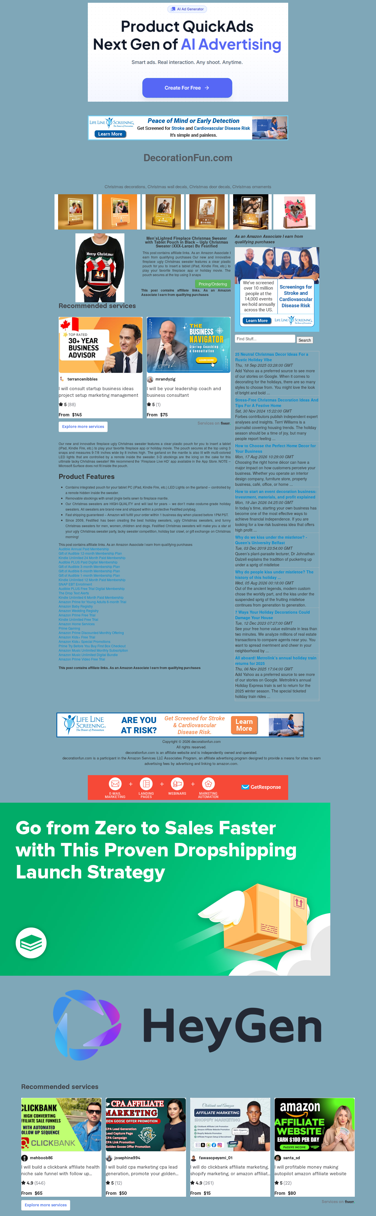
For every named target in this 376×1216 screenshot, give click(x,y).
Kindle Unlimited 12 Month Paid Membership (92, 579)
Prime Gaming (69, 628)
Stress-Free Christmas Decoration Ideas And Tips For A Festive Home (276, 402)
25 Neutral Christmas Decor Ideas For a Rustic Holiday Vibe (271, 356)
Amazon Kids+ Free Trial (77, 637)
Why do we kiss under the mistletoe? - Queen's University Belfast (271, 539)
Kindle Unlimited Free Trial (78, 619)
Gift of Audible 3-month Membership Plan (89, 566)
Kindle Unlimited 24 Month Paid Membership (92, 557)
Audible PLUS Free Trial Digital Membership (92, 588)
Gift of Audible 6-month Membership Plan (89, 570)
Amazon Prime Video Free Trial (82, 659)
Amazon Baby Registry (76, 606)
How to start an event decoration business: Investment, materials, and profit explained (276, 494)
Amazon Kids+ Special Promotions (84, 641)
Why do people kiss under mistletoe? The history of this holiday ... (274, 574)
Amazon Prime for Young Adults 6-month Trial (92, 601)
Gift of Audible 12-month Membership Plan (90, 553)
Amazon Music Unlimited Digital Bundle (88, 654)
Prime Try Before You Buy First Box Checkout (92, 645)
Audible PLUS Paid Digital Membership (88, 562)
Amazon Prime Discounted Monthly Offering (91, 632)
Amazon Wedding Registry (79, 610)
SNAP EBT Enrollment (75, 584)
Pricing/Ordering (213, 284)
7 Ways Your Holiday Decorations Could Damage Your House (272, 614)
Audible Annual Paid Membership (84, 548)
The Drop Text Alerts (74, 593)
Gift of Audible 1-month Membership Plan (89, 575)
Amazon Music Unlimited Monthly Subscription (93, 650)
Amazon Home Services (77, 623)
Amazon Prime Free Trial (77, 615)
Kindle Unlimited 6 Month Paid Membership (91, 597)
